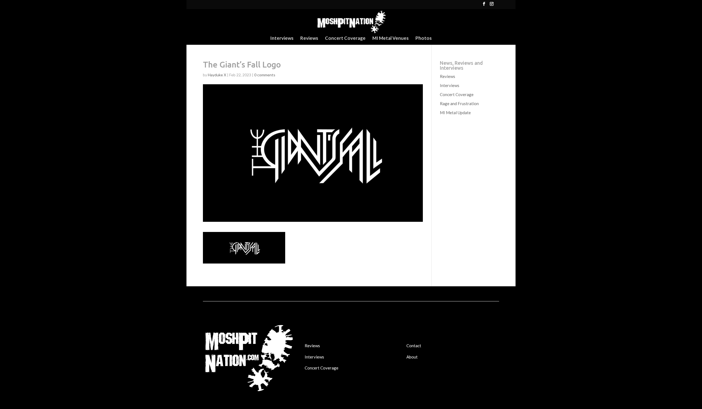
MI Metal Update (455, 112)
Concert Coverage (345, 38)
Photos (423, 38)
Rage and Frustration (459, 103)
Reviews (309, 38)
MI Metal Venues (390, 38)
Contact (413, 345)
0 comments (264, 74)
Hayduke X (217, 74)
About (412, 356)
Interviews (281, 38)
